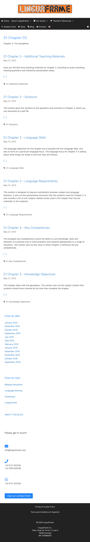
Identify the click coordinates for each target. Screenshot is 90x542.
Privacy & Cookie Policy (45, 507)
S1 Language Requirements (19, 214)
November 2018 (12, 355)
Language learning (13, 390)
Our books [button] (40, 21)
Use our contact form (18, 495)
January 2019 (11, 348)
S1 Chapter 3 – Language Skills (25, 137)
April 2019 (9, 340)
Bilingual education (13, 384)
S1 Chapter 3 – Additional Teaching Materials (34, 56)
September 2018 (12, 362)
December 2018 (12, 351)
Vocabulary (10, 396)
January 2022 (11, 323)
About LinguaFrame (20, 21)
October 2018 (11, 358)
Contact (42, 27)
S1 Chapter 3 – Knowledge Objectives (29, 274)
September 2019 (12, 333)
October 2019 (11, 330)
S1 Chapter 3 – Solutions (20, 97)
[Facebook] (88, 27)
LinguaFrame (11, 402)
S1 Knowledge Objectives (18, 302)
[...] (5, 76)
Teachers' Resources (62, 21)
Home (6, 21)
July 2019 (9, 337)
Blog (32, 27)
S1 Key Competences (16, 261)
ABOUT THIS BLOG (14, 414)
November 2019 (12, 326)
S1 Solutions (12, 124)
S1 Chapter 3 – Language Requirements (31, 181)
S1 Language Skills (15, 168)
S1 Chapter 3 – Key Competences (27, 227)
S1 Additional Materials (17, 84)
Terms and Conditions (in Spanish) (45, 512)
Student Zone (10, 27)
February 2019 (11, 344)
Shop (23, 27)
